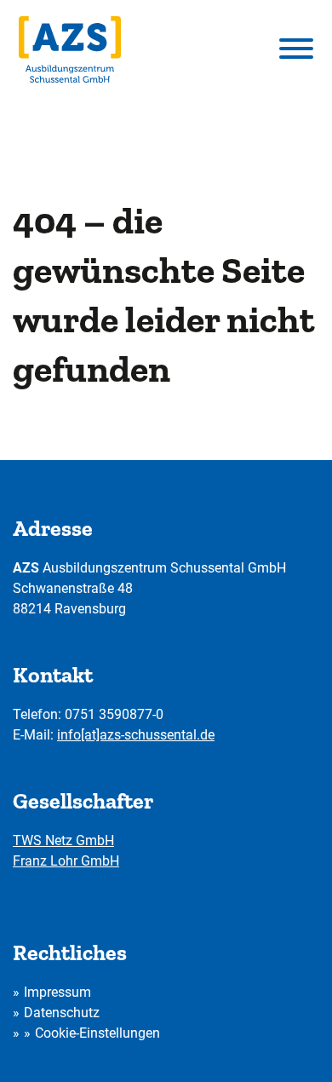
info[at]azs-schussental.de (136, 735)
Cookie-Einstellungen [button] (97, 1033)
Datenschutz (62, 1012)
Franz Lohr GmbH (66, 861)
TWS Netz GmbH (63, 840)
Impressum (57, 992)
